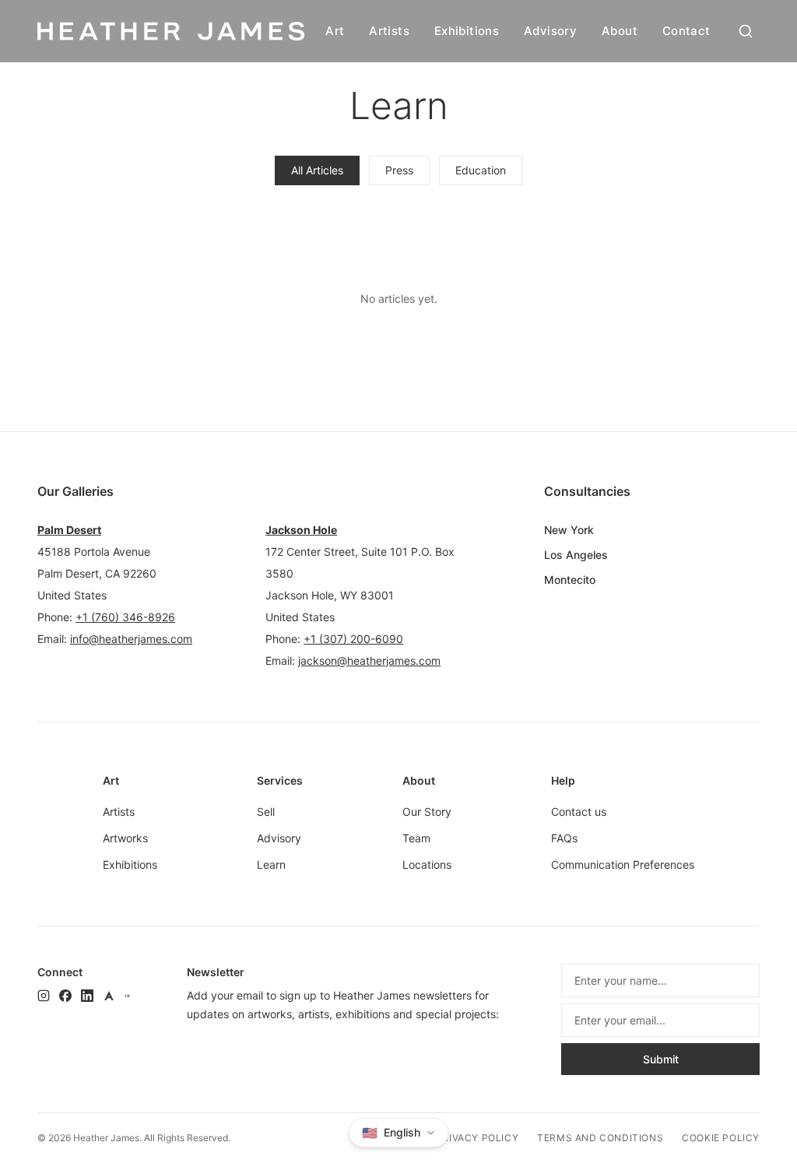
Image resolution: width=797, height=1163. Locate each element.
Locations (426, 864)
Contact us (578, 811)
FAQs (564, 838)
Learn (271, 864)
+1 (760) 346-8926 (125, 617)
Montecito (569, 579)
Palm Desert (69, 529)
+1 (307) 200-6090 (353, 638)
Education (480, 170)
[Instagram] (43, 995)
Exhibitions (466, 30)
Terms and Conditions (600, 1138)
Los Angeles (576, 554)
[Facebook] (65, 995)
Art (334, 30)
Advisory (550, 30)
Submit (661, 1059)
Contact (686, 30)
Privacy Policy (477, 1138)
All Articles (317, 170)
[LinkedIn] (87, 995)
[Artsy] (109, 995)
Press (399, 170)
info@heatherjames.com (131, 638)
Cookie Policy (721, 1138)
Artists (389, 30)
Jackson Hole (301, 529)
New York (569, 529)
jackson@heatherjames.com (369, 660)
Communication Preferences (622, 864)
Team (416, 838)
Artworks (125, 838)
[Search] (746, 31)
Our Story (426, 811)
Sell (266, 811)
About (619, 30)
